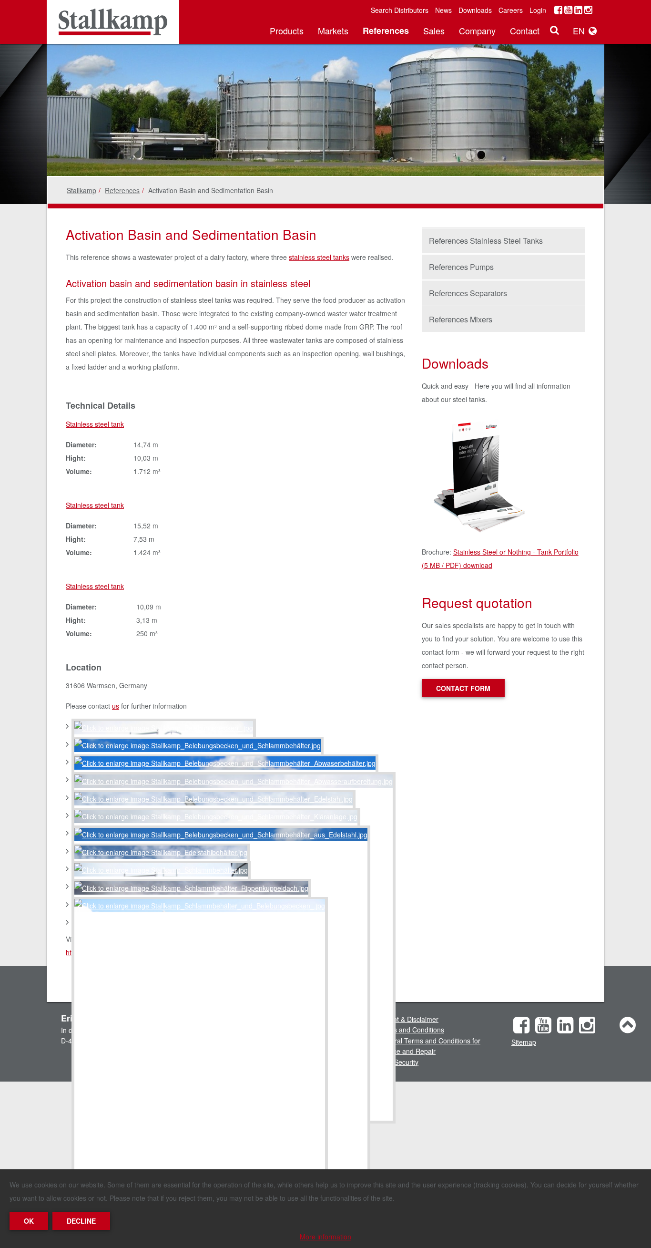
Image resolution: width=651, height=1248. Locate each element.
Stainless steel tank (95, 424)
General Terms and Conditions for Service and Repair (429, 1046)
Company (477, 30)
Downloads (475, 10)
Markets (333, 30)
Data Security (398, 1062)
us (115, 706)
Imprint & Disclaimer (408, 1019)
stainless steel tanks (319, 257)
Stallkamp (81, 190)
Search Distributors (399, 10)
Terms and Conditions (411, 1029)
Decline (81, 1221)
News (443, 10)
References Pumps (461, 266)
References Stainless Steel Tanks (486, 240)
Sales (434, 30)
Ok (29, 1221)
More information (325, 1236)
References (386, 30)
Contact (524, 30)
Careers (510, 10)
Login (537, 10)
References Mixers (460, 319)
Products (287, 30)
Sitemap (523, 1042)
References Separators (468, 293)
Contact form (463, 688)
